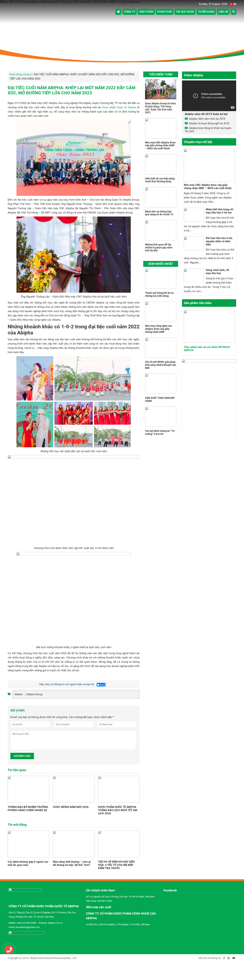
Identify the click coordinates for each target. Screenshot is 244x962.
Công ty (129, 11)
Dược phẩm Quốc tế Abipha (119, 107)
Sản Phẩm (146, 11)
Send (102, 685)
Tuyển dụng (206, 11)
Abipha (18, 694)
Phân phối (164, 11)
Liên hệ (223, 11)
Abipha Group (34, 694)
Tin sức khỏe (185, 11)
